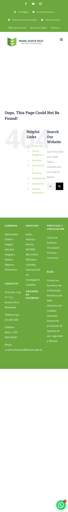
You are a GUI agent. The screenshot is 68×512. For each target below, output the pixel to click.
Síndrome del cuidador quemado (54, 310)
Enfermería (11, 269)
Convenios (52, 257)
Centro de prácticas (52, 240)
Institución (37, 145)
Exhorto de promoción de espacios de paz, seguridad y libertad (55, 330)
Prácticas (52, 252)
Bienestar (37, 160)
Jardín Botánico (30, 237)
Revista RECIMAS (30, 247)
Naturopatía (11, 234)
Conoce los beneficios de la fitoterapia (54, 285)
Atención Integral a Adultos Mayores (10, 257)
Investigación (39, 178)
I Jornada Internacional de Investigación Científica (33, 274)
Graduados (38, 183)
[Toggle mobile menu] (61, 39)
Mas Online (32, 254)
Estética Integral (9, 242)
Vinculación (53, 247)
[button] (61, 505)
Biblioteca (31, 259)
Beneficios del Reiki (54, 298)
